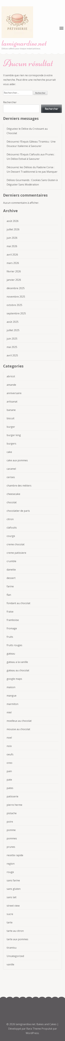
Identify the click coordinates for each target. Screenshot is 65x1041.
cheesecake (13, 494)
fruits (10, 637)
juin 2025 (12, 338)
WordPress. (32, 1033)
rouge (10, 872)
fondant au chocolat (18, 603)
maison (11, 687)
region (11, 863)
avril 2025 (12, 355)
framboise (13, 620)
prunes (11, 847)
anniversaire (14, 393)
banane (11, 410)
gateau (11, 653)
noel (9, 737)
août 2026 (12, 221)
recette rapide (15, 855)
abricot (11, 376)
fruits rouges (14, 645)
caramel (11, 468)
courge (11, 536)
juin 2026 (12, 238)
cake (9, 452)
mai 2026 (12, 246)
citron (10, 519)
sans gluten (14, 889)
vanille (10, 964)
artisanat (12, 401)
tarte (9, 922)
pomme (11, 830)
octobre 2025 (14, 305)
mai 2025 (12, 347)
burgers (11, 443)
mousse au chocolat (18, 729)
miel (9, 712)
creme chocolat (15, 544)
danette (11, 569)
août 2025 (12, 322)
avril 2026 (12, 254)
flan (9, 595)
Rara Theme (33, 1028)
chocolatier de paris (18, 510)
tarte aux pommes (17, 939)
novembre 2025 (16, 296)
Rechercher (10, 102)
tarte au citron (15, 931)
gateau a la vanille (17, 662)
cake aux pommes (17, 460)
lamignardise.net (24, 43)
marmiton (12, 704)
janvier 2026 (14, 280)
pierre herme (14, 805)
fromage (12, 628)
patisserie (12, 796)
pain (9, 771)
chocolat (12, 502)
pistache (12, 813)
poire (10, 821)
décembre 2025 (16, 288)
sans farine (13, 880)
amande (11, 384)
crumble (11, 561)
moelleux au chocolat (19, 721)
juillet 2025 (13, 330)
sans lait (11, 897)
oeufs (10, 754)
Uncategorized (15, 956)
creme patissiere (16, 553)
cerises (11, 477)
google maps (14, 679)
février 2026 (14, 271)
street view (13, 905)
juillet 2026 (13, 229)
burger (11, 426)
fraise (10, 611)
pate (9, 779)
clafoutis (12, 527)
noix (9, 746)
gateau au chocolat (18, 670)
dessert (11, 578)
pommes (12, 838)
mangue (11, 695)
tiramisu (11, 947)
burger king (14, 435)
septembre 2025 (16, 313)
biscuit (10, 418)
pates (10, 788)
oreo (9, 763)
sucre (10, 914)
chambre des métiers (19, 485)
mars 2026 (13, 263)
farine (10, 586)
